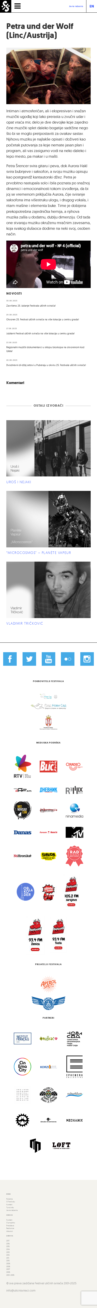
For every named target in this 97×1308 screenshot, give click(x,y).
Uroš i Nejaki (18, 482)
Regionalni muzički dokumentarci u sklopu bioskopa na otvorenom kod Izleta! (45, 349)
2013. (8, 1252)
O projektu (10, 1222)
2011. (7, 1258)
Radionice (10, 1228)
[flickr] (67, 658)
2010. (8, 1260)
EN (92, 6)
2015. (8, 1246)
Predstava (10, 1225)
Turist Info (10, 1207)
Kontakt (9, 1204)
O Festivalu (10, 1201)
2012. (8, 1255)
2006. (8, 1272)
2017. (8, 1241)
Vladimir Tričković (24, 623)
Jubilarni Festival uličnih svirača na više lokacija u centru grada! (40, 333)
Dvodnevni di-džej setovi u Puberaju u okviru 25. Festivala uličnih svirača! (46, 365)
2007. (8, 1269)
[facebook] (10, 658)
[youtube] (48, 658)
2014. (8, 1249)
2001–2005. (10, 1275)
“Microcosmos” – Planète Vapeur (38, 553)
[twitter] (29, 658)
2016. (8, 1243)
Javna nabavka (76, 6)
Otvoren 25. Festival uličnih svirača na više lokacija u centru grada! (42, 319)
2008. (8, 1266)
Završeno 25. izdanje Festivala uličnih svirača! (31, 305)
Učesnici (9, 1231)
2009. (8, 1263)
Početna (9, 1199)
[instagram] (87, 658)
